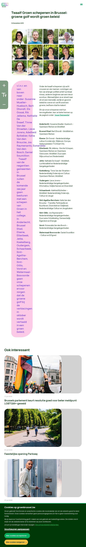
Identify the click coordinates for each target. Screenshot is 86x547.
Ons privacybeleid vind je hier (47, 525)
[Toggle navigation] (81, 5)
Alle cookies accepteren (16, 535)
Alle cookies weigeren (15, 542)
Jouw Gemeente (62, 115)
